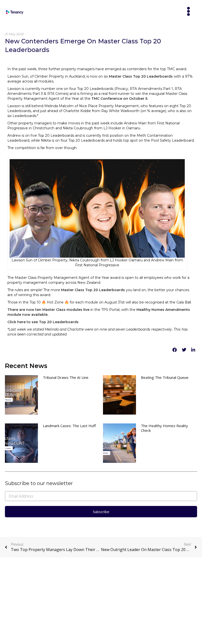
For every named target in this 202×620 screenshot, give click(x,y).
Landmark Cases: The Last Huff (69, 425)
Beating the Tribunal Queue (164, 377)
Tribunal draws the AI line (65, 377)
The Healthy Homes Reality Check (164, 428)
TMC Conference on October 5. (119, 98)
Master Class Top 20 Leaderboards (140, 76)
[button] (188, 12)
